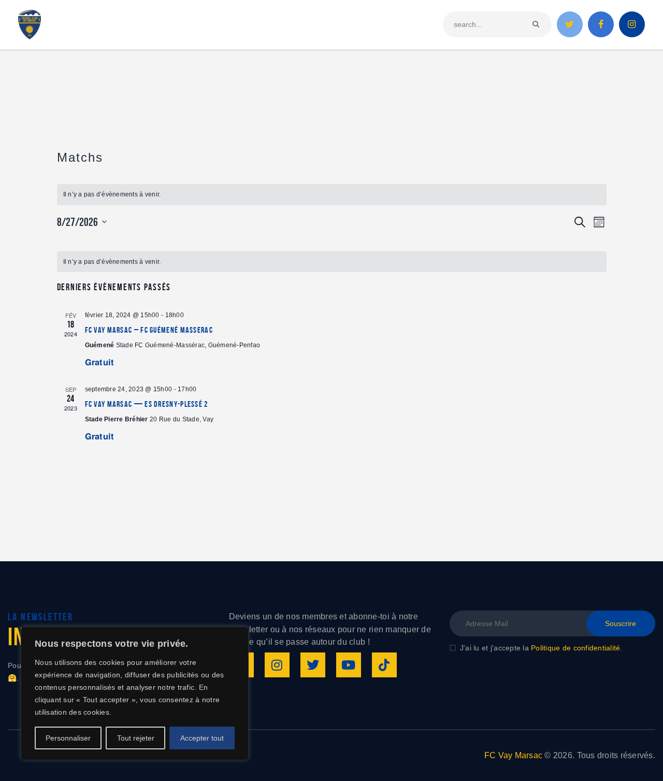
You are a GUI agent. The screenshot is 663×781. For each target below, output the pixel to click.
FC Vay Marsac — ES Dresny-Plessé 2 (146, 404)
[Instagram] (277, 664)
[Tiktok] (384, 664)
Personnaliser (68, 738)
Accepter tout (202, 738)
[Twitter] (312, 664)
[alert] (332, 194)
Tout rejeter (135, 738)
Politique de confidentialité (575, 648)
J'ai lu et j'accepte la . (541, 648)
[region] (135, 693)
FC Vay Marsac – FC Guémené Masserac (149, 329)
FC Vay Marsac (513, 755)
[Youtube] (348, 664)
